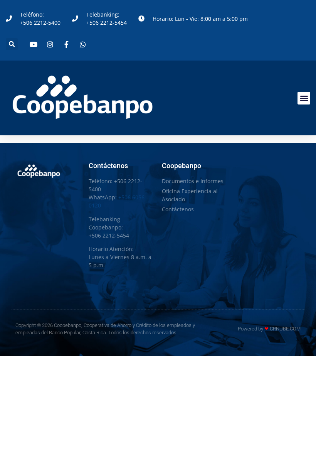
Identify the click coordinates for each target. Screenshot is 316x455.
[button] (12, 44)
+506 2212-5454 (106, 22)
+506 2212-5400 (40, 22)
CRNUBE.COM (285, 329)
